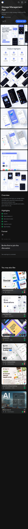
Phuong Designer (7, 17)
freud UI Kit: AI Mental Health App (10, 386)
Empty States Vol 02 (7, 314)
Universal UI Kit (6, 338)
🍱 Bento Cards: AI (7, 409)
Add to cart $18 (21, 21)
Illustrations (11, 316)
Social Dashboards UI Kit (8, 290)
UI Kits (8, 292)
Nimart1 (6, 316)
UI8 (5, 292)
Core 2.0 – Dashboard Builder (9, 362)
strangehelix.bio (8, 387)
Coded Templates (10, 411)
